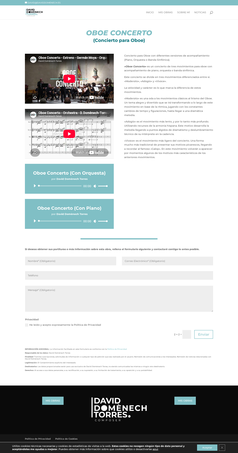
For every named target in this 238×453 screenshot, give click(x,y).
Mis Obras (165, 12)
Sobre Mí (183, 12)
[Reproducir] (34, 186)
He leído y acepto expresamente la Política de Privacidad (65, 324)
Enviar (203, 334)
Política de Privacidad (117, 349)
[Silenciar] (95, 186)
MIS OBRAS (53, 400)
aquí (155, 449)
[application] (69, 186)
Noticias (200, 12)
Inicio (150, 12)
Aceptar (207, 447)
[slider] (102, 186)
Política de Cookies (66, 438)
